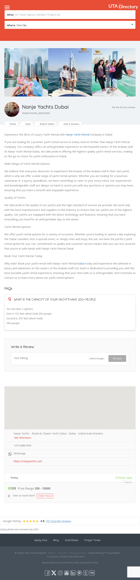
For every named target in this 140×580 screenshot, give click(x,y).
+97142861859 (22, 445)
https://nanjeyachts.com (28, 461)
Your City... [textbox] (22, 25)
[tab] (70, 299)
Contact (62, 552)
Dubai (80, 263)
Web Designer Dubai (85, 562)
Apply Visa (40, 540)
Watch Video (47, 124)
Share (12, 124)
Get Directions (22, 437)
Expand (128, 482)
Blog (56, 540)
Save (27, 124)
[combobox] (70, 25)
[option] (26, 72)
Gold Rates (71, 540)
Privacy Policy (77, 552)
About (52, 552)
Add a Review (71, 124)
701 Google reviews (58, 521)
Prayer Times (92, 540)
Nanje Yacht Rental (77, 134)
